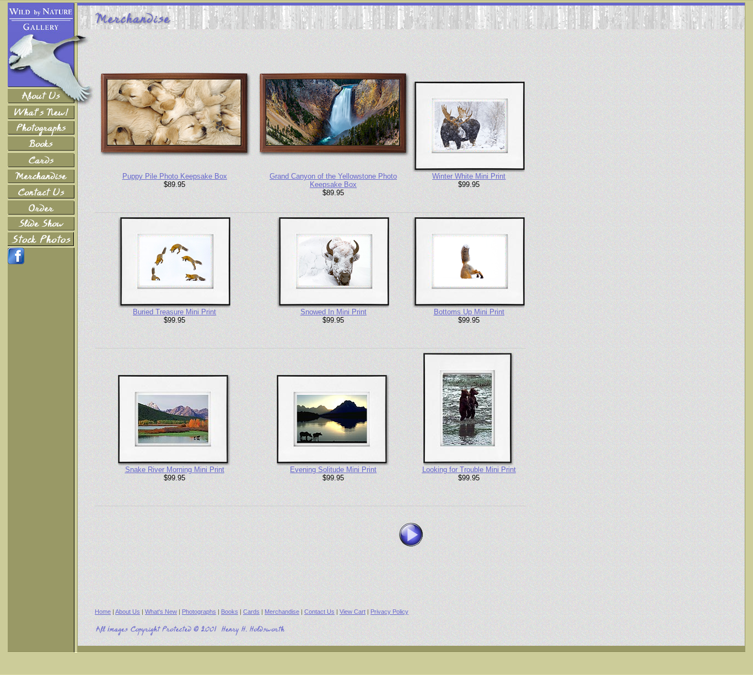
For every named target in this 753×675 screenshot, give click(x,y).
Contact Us (319, 611)
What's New (161, 611)
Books (229, 611)
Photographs (199, 611)
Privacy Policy (389, 611)
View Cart (352, 611)
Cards (251, 611)
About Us (127, 611)
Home (103, 611)
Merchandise (282, 611)
